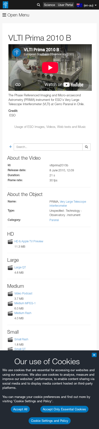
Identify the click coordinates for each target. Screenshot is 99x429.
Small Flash (21, 339)
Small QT (20, 349)
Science (49, 5)
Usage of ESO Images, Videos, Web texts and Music (50, 127)
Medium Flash (22, 313)
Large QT (20, 267)
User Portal (65, 5)
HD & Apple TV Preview (28, 241)
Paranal (54, 220)
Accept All (20, 409)
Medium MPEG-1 (25, 303)
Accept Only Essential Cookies (64, 409)
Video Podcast (23, 293)
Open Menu (17, 14)
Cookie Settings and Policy (49, 421)
